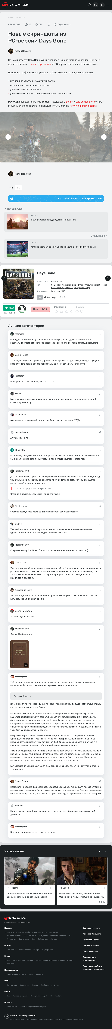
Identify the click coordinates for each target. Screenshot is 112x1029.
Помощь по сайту (91, 945)
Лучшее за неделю (20, 996)
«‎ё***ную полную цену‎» (82, 105)
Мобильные (11, 939)
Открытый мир (91, 285)
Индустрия (43, 936)
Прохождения (11, 970)
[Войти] (102, 4)
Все (8, 932)
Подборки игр (47, 950)
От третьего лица (82, 288)
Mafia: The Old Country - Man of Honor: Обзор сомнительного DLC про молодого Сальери (81, 895)
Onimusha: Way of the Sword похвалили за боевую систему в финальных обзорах (29, 895)
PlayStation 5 (37, 932)
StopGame (58, 996)
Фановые (32, 936)
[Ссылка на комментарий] (100, 334)
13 (104, 902)
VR (25, 936)
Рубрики (21, 960)
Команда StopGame (92, 934)
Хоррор (102, 285)
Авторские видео (58, 960)
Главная (12, 17)
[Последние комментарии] (95, 4)
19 (30, 24)
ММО (70, 936)
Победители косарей (38, 996)
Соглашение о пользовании (89, 958)
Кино (34, 939)
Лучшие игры (12, 985)
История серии (42, 960)
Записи (22, 1007)
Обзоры (36, 950)
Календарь (24, 985)
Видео (7, 956)
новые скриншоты (40, 64)
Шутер (80, 285)
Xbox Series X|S (24, 932)
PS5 (61, 281)
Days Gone (46, 273)
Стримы (8, 1002)
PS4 (56, 281)
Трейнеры (39, 974)
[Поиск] (89, 5)
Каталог (35, 985)
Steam (69, 101)
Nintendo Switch (51, 932)
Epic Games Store (85, 101)
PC (18, 187)
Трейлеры (11, 964)
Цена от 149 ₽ (40, 309)
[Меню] (108, 5)
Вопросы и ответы (91, 928)
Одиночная (68, 288)
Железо (54, 939)
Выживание (56, 288)
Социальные (24, 939)
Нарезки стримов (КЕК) (37, 1007)
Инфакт (70, 960)
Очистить (80, 307)
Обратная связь (90, 951)
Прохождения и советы (16, 974)
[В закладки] (48, 24)
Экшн (53, 285)
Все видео (11, 960)
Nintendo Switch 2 (14, 936)
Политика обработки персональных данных (93, 967)
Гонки (73, 285)
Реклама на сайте (91, 940)
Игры (6, 981)
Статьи (7, 945)
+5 (51, 996)
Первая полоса (25, 950)
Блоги (7, 991)
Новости (21, 17)
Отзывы (57, 985)
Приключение (63, 285)
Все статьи (11, 950)
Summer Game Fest (58, 936)
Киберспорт (43, 939)
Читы (31, 974)
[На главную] (16, 4)
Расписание (12, 1007)
